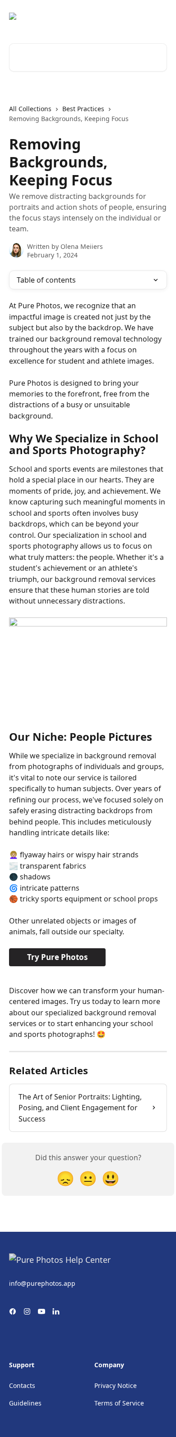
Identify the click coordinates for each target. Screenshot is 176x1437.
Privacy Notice (115, 1385)
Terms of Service (119, 1403)
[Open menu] (159, 16)
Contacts (22, 1385)
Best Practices (83, 108)
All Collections (30, 108)
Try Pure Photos (57, 957)
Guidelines (25, 1403)
